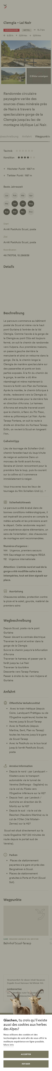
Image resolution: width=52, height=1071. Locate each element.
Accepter (26, 1054)
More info (8, 1044)
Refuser (26, 1064)
